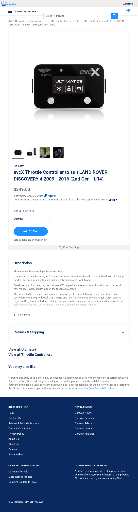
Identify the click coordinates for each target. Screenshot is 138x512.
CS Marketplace (18, 502)
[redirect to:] (50, 195)
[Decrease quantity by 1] (29, 218)
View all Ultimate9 (22, 349)
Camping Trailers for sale (22, 482)
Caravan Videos (84, 428)
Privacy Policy (16, 433)
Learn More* (101, 199)
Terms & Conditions (105, 388)
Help (11, 412)
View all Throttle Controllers (30, 355)
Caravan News (83, 412)
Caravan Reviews (84, 418)
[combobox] (77, 16)
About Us (13, 438)
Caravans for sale (18, 471)
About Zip (13, 444)
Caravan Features (84, 433)
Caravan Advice (83, 423)
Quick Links (128, 4)
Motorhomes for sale (20, 476)
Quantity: (19, 218)
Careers (12, 449)
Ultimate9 (41, 239)
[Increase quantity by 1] (52, 218)
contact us (82, 388)
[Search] (114, 16)
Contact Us (14, 418)
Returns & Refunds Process (23, 423)
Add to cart (30, 231)
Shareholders (15, 454)
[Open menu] (10, 11)
